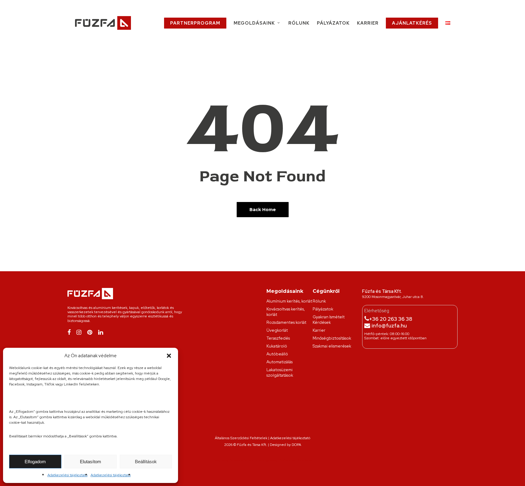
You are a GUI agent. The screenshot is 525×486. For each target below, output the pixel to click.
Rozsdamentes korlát (286, 322)
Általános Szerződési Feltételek (241, 438)
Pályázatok (323, 309)
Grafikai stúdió (287, 460)
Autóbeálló (277, 354)
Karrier (319, 330)
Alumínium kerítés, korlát (289, 301)
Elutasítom (90, 461)
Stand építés (304, 460)
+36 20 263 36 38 (390, 318)
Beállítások (146, 461)
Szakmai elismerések (332, 346)
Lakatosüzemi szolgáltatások (279, 372)
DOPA (296, 444)
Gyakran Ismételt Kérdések (329, 319)
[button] (169, 356)
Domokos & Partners (241, 460)
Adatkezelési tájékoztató (67, 475)
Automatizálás (279, 361)
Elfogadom (35, 461)
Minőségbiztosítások (332, 338)
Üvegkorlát (277, 330)
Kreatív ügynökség (266, 460)
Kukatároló (276, 346)
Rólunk (319, 301)
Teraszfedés (278, 338)
